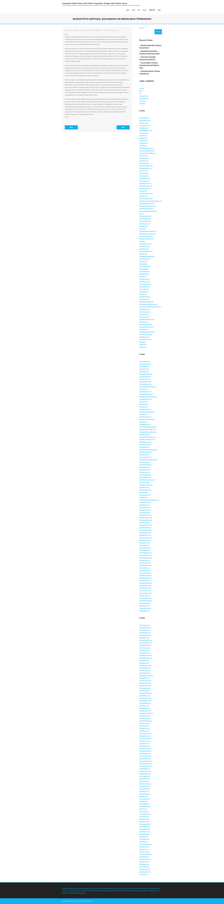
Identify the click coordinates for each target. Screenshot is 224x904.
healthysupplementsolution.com (149, 500)
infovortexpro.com (144, 595)
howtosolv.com (143, 249)
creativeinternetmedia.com (147, 153)
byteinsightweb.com (145, 515)
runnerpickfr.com (144, 125)
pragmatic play (143, 98)
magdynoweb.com (145, 736)
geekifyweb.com (144, 650)
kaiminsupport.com (145, 376)
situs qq (92, 888)
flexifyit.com (143, 809)
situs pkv (100, 888)
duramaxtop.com (144, 472)
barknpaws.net (143, 404)
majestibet (150, 890)
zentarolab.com (144, 861)
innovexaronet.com (145, 685)
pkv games (113, 30)
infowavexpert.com (145, 548)
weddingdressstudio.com (147, 256)
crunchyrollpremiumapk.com (148, 427)
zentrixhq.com (143, 801)
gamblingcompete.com (146, 148)
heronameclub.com (145, 490)
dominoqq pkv (143, 96)
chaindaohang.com (145, 216)
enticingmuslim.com (145, 457)
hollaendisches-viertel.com (147, 233)
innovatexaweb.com (145, 640)
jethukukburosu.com (145, 442)
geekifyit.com (143, 422)
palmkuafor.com (144, 369)
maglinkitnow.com (144, 512)
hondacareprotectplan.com (147, 429)
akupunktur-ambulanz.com (147, 206)
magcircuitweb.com (145, 527)
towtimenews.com (144, 434)
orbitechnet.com (144, 846)
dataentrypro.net (144, 371)
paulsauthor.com (144, 482)
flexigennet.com (144, 487)
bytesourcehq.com (145, 670)
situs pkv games (74, 888)
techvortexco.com (144, 648)
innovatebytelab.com (145, 658)
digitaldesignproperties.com (147, 396)
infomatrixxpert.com (145, 683)
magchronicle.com (145, 507)
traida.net (142, 241)
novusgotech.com (144, 814)
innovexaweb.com (145, 824)
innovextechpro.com (145, 525)
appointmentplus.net (145, 324)
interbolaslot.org (144, 366)
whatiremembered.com (146, 208)
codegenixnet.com (145, 580)
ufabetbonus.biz (144, 337)
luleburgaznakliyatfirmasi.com (148, 449)
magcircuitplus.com (145, 598)
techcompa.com (144, 173)
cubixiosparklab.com (145, 693)
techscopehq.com (144, 776)
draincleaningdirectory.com (147, 437)
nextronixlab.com (144, 799)
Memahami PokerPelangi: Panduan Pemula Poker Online (149, 52)
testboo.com (143, 254)
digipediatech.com (145, 510)
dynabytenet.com (144, 746)
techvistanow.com (144, 688)
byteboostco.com (144, 708)
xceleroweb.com (144, 867)
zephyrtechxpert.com (145, 721)
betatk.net (142, 342)
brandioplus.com (144, 826)
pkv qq (115, 888)
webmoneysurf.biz (145, 266)
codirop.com (143, 138)
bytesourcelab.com (145, 783)
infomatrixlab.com (144, 753)
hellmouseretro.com (145, 464)
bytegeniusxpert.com (145, 655)
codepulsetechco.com (146, 675)
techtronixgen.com (145, 522)
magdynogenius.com (145, 517)
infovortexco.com (144, 723)
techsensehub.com (145, 635)
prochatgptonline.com (146, 165)
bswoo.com (142, 347)
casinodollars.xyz (144, 286)
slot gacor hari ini (75, 890)
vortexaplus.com (144, 839)
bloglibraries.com (144, 447)
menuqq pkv (65, 888)
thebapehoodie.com (145, 452)
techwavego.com (144, 728)
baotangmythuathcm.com (147, 439)
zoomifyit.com (143, 874)
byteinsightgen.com (145, 565)
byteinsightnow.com (145, 585)
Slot (101, 30)
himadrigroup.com (144, 178)
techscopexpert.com (145, 530)
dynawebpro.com (144, 829)
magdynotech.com (145, 773)
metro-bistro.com (144, 246)
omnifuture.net (143, 128)
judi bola (108, 30)
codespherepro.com (145, 578)
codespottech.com (145, 502)
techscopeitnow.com (145, 600)
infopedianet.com (144, 768)
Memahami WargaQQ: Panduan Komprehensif (150, 47)
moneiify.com (143, 414)
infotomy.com (143, 497)
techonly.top (143, 145)
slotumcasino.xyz (144, 281)
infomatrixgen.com (145, 570)
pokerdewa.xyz (144, 291)
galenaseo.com (144, 299)
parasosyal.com (144, 454)
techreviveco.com (144, 741)
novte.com (142, 228)
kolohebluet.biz (144, 269)
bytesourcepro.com (145, 748)
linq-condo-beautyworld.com (148, 211)
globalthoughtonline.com (147, 412)
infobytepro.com (144, 660)
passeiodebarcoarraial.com (147, 386)
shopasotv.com (144, 314)
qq (140, 93)
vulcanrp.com (143, 196)
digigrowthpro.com (145, 120)
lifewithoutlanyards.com (146, 238)
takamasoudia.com (145, 475)
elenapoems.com (144, 462)
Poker (90, 30)
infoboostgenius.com (145, 558)
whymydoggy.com (144, 361)
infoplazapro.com (144, 542)
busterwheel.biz (144, 274)
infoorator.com (143, 226)
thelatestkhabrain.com (146, 394)
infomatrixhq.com (144, 690)
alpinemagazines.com (146, 193)
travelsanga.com (144, 317)
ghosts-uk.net (143, 140)
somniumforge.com (145, 444)
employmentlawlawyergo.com (148, 304)
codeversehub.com (145, 756)
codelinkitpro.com (144, 630)
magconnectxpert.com (146, 713)
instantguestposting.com (146, 319)
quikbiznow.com (144, 864)
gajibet (64, 893)
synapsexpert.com (145, 859)
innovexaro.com (144, 781)
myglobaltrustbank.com (146, 301)
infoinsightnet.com (145, 668)
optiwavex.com (144, 849)
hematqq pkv (153, 888)
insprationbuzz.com (145, 384)
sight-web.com (143, 176)
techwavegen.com (145, 560)
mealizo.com (143, 401)
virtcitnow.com (143, 160)
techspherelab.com (145, 751)
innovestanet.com (144, 804)
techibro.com (143, 191)
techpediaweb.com (145, 532)
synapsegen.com (144, 831)
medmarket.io (143, 492)
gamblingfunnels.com (146, 130)
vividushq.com (143, 836)
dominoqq (142, 101)
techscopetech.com (145, 733)
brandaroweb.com (144, 872)
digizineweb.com (144, 678)
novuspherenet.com (145, 844)
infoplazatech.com (145, 653)
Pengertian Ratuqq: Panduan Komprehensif (149, 72)
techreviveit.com (144, 545)
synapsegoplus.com (145, 766)
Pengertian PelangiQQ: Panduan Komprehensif (147, 58)
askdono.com (143, 143)
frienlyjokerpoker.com (146, 186)
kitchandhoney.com (145, 244)
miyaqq (157, 890)
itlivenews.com (143, 329)
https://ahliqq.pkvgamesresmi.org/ (76, 893)
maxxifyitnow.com (144, 788)
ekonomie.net (143, 322)
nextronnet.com (144, 816)
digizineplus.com (144, 778)
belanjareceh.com (144, 379)
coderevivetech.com (145, 588)
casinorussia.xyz (144, 279)
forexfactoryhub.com (145, 168)
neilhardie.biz (143, 264)
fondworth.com (143, 389)
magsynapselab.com (145, 520)
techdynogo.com (144, 505)
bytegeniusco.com (145, 550)
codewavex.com (144, 705)
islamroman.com (144, 181)
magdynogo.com (144, 610)
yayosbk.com (143, 261)
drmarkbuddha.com (145, 218)
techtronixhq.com (144, 625)
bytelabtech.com (144, 637)
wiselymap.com (144, 163)
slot (118, 30)
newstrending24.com (145, 334)
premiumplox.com (144, 259)
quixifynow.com (144, 791)
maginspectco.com (145, 608)
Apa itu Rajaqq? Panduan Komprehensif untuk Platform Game (149, 65)
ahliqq (141, 91)
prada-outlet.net (144, 118)
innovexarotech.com (145, 593)
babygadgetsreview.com (146, 203)
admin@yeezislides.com (79, 30)
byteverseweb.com (145, 758)
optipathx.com (143, 796)
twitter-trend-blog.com (146, 198)
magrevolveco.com (145, 590)
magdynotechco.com (145, 642)
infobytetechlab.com (145, 575)
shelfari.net (142, 276)
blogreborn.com (144, 158)
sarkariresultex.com (145, 399)
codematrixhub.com (145, 553)
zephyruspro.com (144, 794)
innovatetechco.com (145, 537)
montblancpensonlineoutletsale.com (150, 201)
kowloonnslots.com (145, 188)
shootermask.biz (144, 271)
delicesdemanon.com (146, 251)
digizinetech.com (144, 568)
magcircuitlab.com (145, 703)
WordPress (89, 901)
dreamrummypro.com (145, 374)
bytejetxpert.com (144, 605)
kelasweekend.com (145, 339)
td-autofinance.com (145, 183)
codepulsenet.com (145, 771)
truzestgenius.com (145, 715)
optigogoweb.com (144, 869)
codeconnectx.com (145, 680)
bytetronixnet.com (144, 603)
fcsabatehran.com (144, 467)
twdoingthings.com (145, 477)
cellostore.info (143, 406)
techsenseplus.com (145, 555)
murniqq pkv (145, 888)
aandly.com (142, 344)
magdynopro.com (144, 540)
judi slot (141, 88)
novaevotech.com (144, 695)
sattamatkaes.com (144, 424)
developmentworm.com (146, 327)
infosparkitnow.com (145, 645)
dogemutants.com (144, 469)
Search (141, 28)
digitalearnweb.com (145, 364)
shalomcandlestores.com (147, 419)
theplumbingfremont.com (147, 332)
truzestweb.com (144, 856)
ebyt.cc (141, 213)
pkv (134, 888)
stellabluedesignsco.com (147, 480)
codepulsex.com (144, 731)
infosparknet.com (144, 786)
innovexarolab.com (145, 573)
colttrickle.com (143, 123)
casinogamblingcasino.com (147, 432)
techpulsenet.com (144, 718)
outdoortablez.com (145, 495)
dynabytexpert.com (145, 806)
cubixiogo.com (143, 841)
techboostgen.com (145, 632)
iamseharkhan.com (145, 391)
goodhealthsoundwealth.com (148, 459)
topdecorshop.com (145, 312)
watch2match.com (144, 296)
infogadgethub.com (145, 627)
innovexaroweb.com (145, 738)
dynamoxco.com (144, 819)
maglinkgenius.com (145, 700)
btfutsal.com (143, 135)
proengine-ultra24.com (146, 236)
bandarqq (142, 103)
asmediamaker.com (145, 409)
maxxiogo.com (143, 811)
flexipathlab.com (144, 834)
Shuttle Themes (74, 901)
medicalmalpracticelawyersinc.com (150, 306)
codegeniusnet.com (145, 665)
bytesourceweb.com (145, 583)
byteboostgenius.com (146, 763)
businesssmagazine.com (147, 150)
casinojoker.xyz (144, 289)
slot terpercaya (108, 888)
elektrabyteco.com (145, 710)
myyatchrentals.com (145, 417)
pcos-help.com (143, 133)
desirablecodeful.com (146, 485)
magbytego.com (144, 663)
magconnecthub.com (145, 761)
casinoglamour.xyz (145, 284)
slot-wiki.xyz (143, 294)
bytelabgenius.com (145, 535)
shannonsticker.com (145, 381)
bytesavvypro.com (144, 563)
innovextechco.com (145, 698)
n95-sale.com (143, 155)
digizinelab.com (144, 726)
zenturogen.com (144, 821)
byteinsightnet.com (145, 673)
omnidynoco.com (144, 851)
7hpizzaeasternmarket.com (147, 231)
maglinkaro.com (144, 743)
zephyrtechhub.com (145, 854)
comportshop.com (144, 309)
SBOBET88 (96, 30)
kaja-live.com (143, 171)
